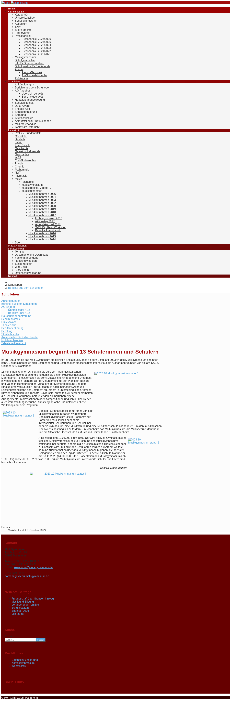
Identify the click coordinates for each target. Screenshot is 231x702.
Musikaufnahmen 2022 (42, 203)
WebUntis (21, 266)
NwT (18, 172)
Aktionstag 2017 (45, 221)
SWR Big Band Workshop (50, 227)
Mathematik (22, 169)
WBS (18, 157)
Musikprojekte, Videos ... (36, 187)
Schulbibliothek (24, 102)
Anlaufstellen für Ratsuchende (33, 121)
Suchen (9, 636)
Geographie (22, 154)
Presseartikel (23, 35)
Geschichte (21, 148)
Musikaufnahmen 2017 (42, 215)
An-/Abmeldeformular (34, 75)
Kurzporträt (21, 14)
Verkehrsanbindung (26, 257)
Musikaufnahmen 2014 (42, 239)
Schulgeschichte (25, 60)
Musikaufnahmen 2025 (42, 193)
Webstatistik (18, 666)
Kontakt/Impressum (22, 662)
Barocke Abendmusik (48, 230)
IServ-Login (22, 269)
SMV (18, 26)
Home (11, 8)
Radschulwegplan (26, 260)
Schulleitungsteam (26, 20)
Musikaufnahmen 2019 (42, 209)
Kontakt (12, 276)
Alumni (19, 69)
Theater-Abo (22, 108)
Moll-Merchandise (25, 124)
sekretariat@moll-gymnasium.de (33, 567)
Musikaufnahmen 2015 (42, 236)
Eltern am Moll (23, 29)
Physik (19, 163)
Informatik (21, 175)
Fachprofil (28, 181)
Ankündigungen (24, 84)
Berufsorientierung (26, 111)
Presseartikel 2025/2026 (36, 38)
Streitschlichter (24, 117)
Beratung (20, 114)
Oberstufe (21, 136)
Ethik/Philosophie (25, 160)
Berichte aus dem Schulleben (32, 87)
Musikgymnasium (25, 57)
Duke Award (22, 105)
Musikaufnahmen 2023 (42, 200)
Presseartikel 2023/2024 (36, 45)
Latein (18, 142)
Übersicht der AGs (32, 93)
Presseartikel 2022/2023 (36, 48)
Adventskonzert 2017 (48, 224)
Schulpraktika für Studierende (32, 66)
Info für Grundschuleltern (29, 63)
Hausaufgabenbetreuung (30, 99)
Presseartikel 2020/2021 (36, 54)
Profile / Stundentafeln (28, 133)
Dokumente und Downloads (31, 254)
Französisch (22, 145)
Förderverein (22, 32)
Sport (18, 242)
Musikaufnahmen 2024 (42, 197)
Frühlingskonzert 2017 (48, 218)
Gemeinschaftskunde (27, 151)
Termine (20, 251)
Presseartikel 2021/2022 (36, 51)
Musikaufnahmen (32, 190)
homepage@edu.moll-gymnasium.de (27, 576)
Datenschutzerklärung (28, 272)
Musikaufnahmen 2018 (42, 212)
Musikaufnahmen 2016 (42, 233)
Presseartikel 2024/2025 (36, 42)
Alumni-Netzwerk (32, 72)
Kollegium (21, 23)
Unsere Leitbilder (25, 17)
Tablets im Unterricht (27, 127)
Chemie (19, 166)
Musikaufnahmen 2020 (42, 206)
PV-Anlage (21, 78)
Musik (18, 178)
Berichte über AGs (32, 96)
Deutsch (20, 139)
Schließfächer (23, 263)
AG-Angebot (22, 90)
